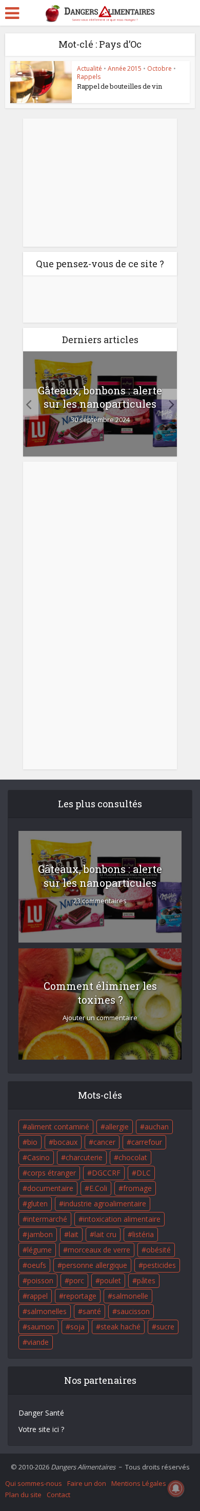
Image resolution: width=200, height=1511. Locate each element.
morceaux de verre (99, 1250)
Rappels (89, 76)
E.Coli (98, 1188)
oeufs (36, 1265)
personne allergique (94, 1265)
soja (77, 1326)
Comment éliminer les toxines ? (100, 992)
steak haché (121, 1326)
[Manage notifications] (176, 1488)
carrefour (146, 1142)
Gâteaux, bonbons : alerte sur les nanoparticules (100, 397)
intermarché (47, 1219)
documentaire (50, 1188)
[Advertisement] (100, 182)
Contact (58, 1494)
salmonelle (130, 1296)
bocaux (65, 1142)
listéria (143, 1234)
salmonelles (47, 1311)
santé (92, 1311)
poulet (110, 1280)
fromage (137, 1188)
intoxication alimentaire (122, 1219)
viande (38, 1342)
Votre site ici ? (41, 1429)
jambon (40, 1234)
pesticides (159, 1265)
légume (39, 1250)
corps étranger (51, 1173)
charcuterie (84, 1157)
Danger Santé (41, 1413)
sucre (165, 1326)
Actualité (89, 68)
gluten (37, 1203)
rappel (37, 1296)
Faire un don (86, 1483)
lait (73, 1234)
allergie (117, 1126)
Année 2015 (125, 68)
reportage (80, 1296)
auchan (157, 1126)
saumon (40, 1326)
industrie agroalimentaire (105, 1203)
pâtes (146, 1280)
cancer (104, 1142)
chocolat (132, 1157)
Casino (38, 1157)
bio (32, 1142)
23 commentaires (100, 901)
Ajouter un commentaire (100, 1017)
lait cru (105, 1234)
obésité (158, 1250)
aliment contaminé (58, 1126)
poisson (40, 1280)
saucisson (133, 1311)
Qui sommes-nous (33, 1483)
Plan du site (23, 1494)
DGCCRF (106, 1173)
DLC (143, 1173)
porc (76, 1280)
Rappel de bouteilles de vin (119, 86)
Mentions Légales (138, 1483)
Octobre (159, 68)
